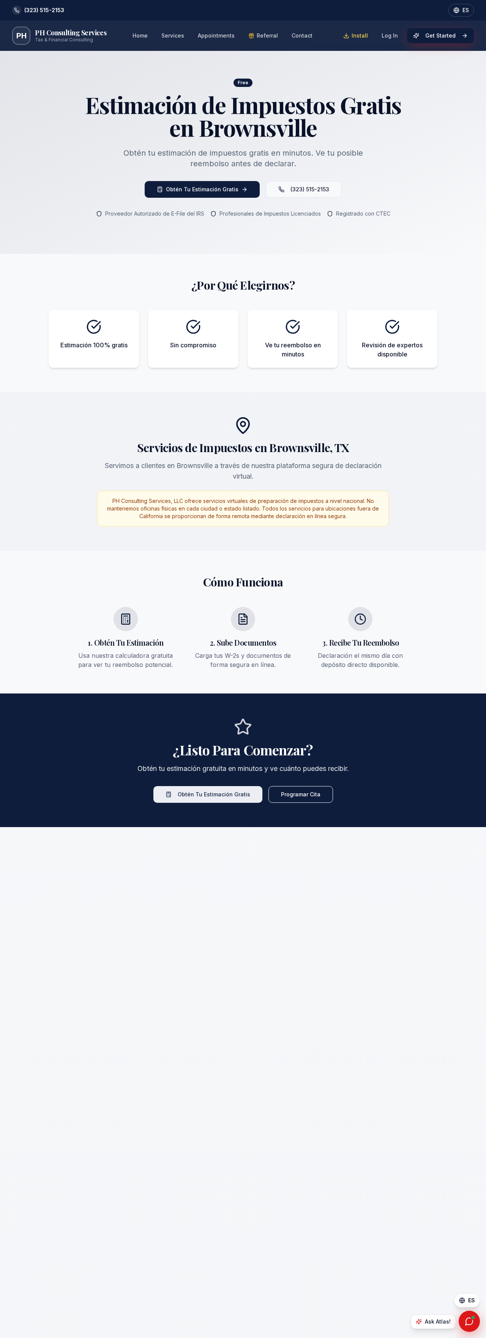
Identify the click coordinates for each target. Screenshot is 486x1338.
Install (360, 35)
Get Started (440, 35)
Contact (302, 35)
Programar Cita (300, 794)
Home (140, 35)
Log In (390, 35)
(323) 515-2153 (309, 189)
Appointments (216, 35)
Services (172, 35)
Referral (267, 35)
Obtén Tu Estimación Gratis (202, 189)
